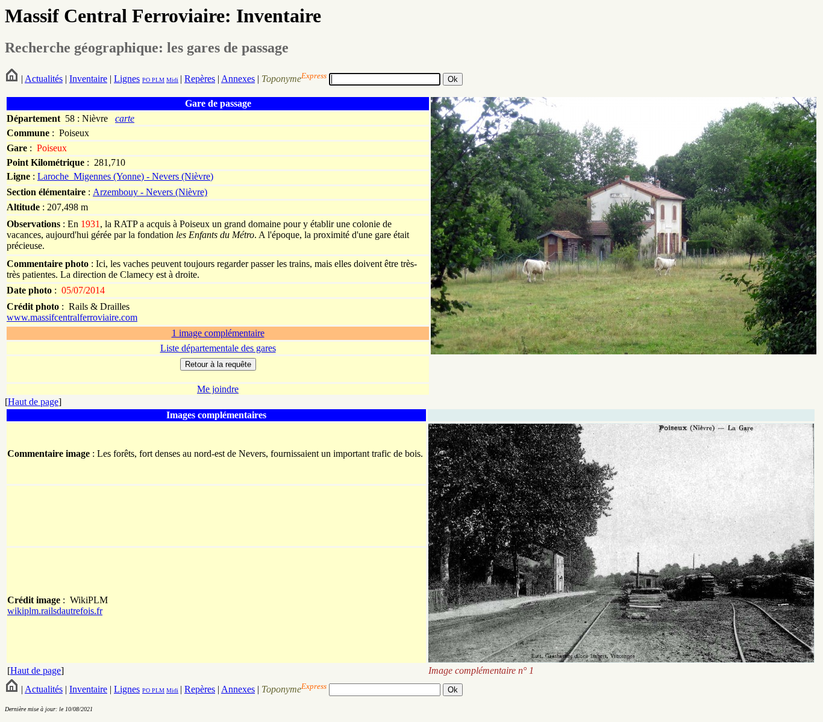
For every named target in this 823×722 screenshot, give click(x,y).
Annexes (238, 79)
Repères (199, 79)
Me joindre (218, 389)
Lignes (127, 79)
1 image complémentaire (218, 333)
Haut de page (33, 402)
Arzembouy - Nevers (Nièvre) (150, 192)
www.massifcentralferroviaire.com (72, 317)
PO (146, 80)
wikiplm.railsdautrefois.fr (54, 611)
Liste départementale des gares (218, 348)
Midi (172, 80)
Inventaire (88, 79)
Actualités (44, 79)
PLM (157, 80)
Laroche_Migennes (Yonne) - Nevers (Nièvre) (125, 176)
